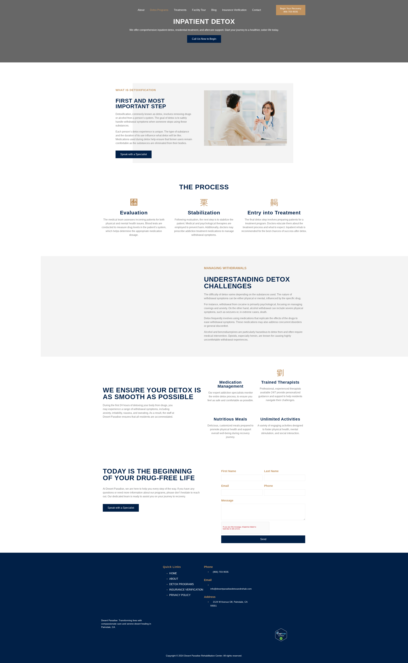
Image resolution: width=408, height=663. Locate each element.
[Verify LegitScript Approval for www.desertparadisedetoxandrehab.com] (281, 640)
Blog (214, 10)
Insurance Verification (234, 10)
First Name (228, 471)
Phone (268, 485)
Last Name (271, 471)
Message (227, 500)
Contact (256, 10)
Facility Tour (199, 10)
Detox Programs (159, 10)
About (141, 10)
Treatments (180, 10)
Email (225, 485)
